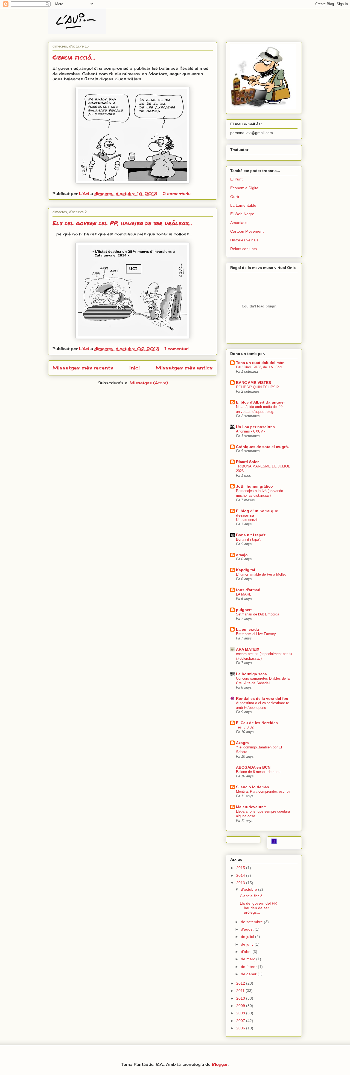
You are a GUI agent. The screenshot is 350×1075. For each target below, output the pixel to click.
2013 (241, 883)
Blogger (220, 1064)
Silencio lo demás (252, 787)
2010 (241, 998)
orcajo (242, 555)
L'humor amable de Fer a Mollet (261, 574)
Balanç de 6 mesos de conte (258, 772)
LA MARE (244, 594)
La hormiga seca (251, 674)
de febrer (249, 966)
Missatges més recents (82, 368)
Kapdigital (245, 570)
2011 (241, 990)
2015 (241, 868)
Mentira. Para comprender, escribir (263, 791)
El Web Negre (242, 214)
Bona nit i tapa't (251, 535)
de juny (248, 944)
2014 (241, 875)
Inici (134, 368)
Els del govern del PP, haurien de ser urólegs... (122, 223)
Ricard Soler (247, 462)
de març (248, 959)
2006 (241, 1028)
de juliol (248, 936)
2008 (241, 1013)
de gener (249, 974)
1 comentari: (177, 348)
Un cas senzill (247, 520)
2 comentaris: (177, 193)
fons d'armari (248, 590)
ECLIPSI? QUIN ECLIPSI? (257, 387)
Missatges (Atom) (149, 382)
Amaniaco (238, 222)
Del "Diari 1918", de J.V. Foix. (259, 367)
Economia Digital (244, 188)
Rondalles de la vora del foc (262, 698)
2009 (241, 1005)
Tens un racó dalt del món (260, 362)
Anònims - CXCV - (250, 431)
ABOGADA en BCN (253, 767)
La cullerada (247, 629)
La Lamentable (243, 205)
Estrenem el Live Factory (256, 634)
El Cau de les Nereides (257, 723)
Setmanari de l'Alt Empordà (257, 614)
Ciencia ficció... (73, 57)
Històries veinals (244, 240)
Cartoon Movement (247, 231)
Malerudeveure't (251, 807)
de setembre (252, 922)
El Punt (236, 179)
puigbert (244, 610)
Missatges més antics (184, 368)
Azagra (242, 743)
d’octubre (249, 889)
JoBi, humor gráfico (254, 486)
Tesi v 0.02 (244, 727)
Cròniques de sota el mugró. (262, 447)
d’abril (246, 951)
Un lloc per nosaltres (255, 427)
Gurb (234, 196)
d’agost (248, 929)
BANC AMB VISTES (253, 382)
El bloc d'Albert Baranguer (260, 402)
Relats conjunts (243, 249)
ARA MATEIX (247, 649)
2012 (241, 983)
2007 (241, 1020)
